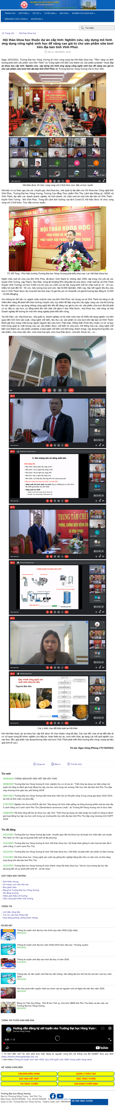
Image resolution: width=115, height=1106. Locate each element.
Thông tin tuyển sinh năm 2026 (29, 1059)
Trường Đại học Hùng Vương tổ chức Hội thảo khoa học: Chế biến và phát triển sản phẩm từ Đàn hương (64, 851)
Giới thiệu (23, 13)
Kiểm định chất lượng (16, 19)
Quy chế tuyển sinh (54, 1059)
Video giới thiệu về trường (15, 896)
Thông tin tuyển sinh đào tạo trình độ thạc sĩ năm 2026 (43, 959)
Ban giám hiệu (9, 887)
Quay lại (40, 764)
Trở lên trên (76, 764)
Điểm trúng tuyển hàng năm (78, 1059)
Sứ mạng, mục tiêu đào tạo (16, 884)
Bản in (57, 764)
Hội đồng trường (10, 893)
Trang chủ (10, 13)
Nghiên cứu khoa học (83, 13)
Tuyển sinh (49, 13)
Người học (36, 19)
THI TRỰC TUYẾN (29, 1084)
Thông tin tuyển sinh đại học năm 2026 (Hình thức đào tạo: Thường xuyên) (52, 945)
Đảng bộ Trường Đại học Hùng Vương (21, 890)
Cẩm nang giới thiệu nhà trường (18, 898)
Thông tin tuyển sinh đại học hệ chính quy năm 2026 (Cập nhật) (47, 930)
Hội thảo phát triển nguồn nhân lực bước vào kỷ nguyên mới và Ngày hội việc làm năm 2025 (60, 988)
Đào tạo (64, 13)
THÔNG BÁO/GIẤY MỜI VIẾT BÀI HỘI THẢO (35, 778)
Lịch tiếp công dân (11, 912)
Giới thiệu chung (10, 881)
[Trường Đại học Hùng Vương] (57, 9)
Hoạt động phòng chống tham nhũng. (20, 917)
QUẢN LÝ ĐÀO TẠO (86, 1074)
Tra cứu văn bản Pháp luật (15, 915)
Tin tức (36, 13)
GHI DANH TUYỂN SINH (86, 1084)
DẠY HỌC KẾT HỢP (29, 1078)
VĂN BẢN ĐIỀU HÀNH (29, 1074)
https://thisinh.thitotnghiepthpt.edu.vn (19, 1056)
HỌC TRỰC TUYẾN (86, 1078)
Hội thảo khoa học (27, 33)
